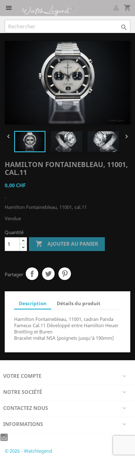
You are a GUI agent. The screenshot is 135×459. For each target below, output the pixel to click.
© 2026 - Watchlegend (28, 451)
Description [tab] (32, 303)
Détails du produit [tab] (78, 303)
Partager (32, 273)
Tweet (48, 273)
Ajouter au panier (66, 244)
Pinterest (64, 273)
